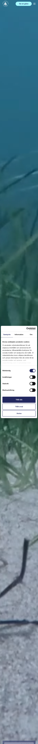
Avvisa (19, 413)
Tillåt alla (19, 400)
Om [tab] (31, 334)
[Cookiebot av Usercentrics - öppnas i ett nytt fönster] (27, 328)
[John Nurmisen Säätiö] (5, 4)
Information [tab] (19, 334)
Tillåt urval (19, 406)
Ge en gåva (23, 4)
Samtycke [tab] (7, 334)
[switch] (33, 377)
